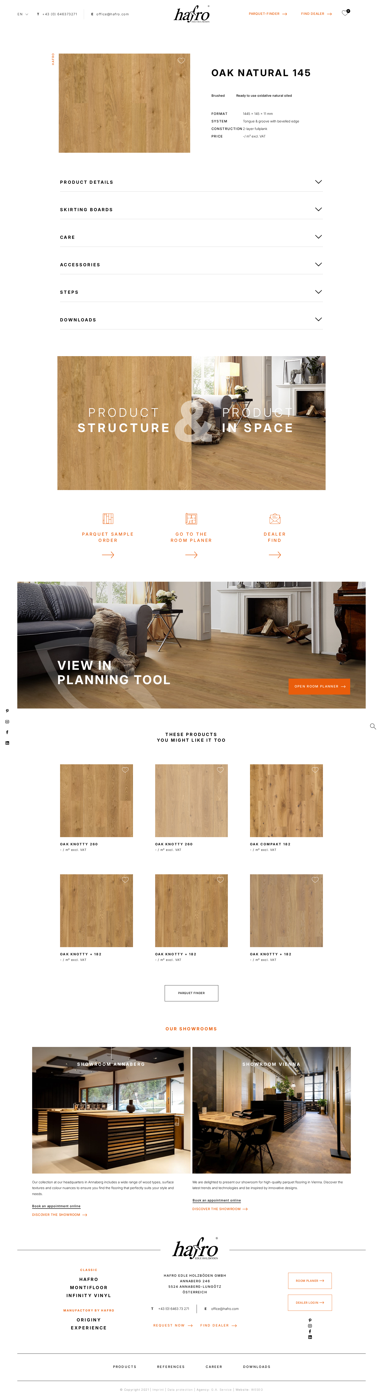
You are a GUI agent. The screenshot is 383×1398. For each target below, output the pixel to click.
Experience (89, 1327)
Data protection (180, 1389)
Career (214, 1367)
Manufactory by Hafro (89, 1310)
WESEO (257, 1389)
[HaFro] (191, 14)
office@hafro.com (222, 1309)
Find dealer (214, 1325)
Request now (169, 1325)
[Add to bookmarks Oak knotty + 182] (125, 880)
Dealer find (275, 537)
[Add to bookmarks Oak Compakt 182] (315, 770)
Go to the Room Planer (191, 537)
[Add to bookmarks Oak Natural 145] (181, 61)
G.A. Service (221, 1389)
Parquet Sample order (108, 537)
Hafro (89, 1279)
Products (125, 1367)
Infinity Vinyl (89, 1295)
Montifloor (89, 1287)
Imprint (158, 1389)
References (171, 1367)
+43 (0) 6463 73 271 (170, 1309)
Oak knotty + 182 (81, 954)
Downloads (257, 1367)
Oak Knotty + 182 (271, 954)
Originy (89, 1320)
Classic (89, 1270)
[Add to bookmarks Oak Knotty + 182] (315, 880)
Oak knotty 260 (79, 844)
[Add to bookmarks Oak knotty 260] (125, 770)
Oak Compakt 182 (270, 844)
